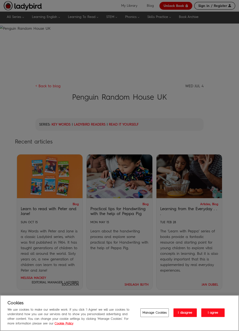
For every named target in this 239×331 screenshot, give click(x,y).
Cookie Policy (64, 323)
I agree (213, 312)
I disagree (185, 312)
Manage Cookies (154, 312)
